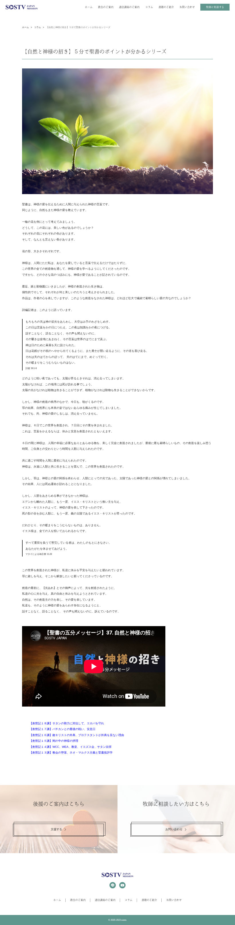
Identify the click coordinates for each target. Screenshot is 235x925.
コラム (149, 7)
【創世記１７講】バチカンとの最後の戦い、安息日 (62, 729)
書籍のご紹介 (166, 7)
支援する (56, 829)
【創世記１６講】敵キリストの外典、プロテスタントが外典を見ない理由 (77, 735)
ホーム (89, 7)
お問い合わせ (187, 7)
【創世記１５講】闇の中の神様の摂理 (54, 740)
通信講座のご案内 (129, 7)
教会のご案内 (105, 7)
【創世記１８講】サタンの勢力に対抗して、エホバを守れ (67, 723)
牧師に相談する (215, 7)
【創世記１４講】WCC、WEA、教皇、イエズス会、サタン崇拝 (70, 746)
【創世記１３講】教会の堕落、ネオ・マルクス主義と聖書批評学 (71, 752)
